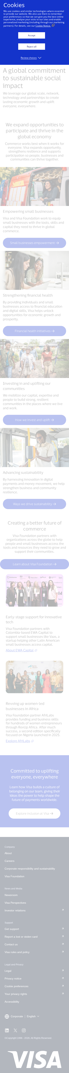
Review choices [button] (29, 57)
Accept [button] (31, 35)
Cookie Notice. (43, 25)
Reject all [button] (31, 46)
